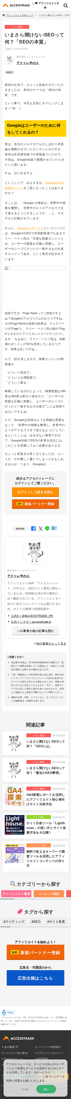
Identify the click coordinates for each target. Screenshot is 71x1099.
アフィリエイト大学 (48, 5)
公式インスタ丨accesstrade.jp (31, 622)
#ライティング (14, 921)
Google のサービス (30, 228)
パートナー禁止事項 (15, 1053)
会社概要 (9, 1047)
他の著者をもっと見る (51, 643)
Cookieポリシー (33, 1076)
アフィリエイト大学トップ (19, 15)
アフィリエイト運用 (16, 894)
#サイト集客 (56, 921)
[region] (35, 895)
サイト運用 (16, 26)
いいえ (24, 1089)
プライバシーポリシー (50, 1053)
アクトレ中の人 (28, 63)
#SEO (9, 72)
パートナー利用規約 (49, 1047)
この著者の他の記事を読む (35, 631)
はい (46, 1089)
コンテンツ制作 (48, 894)
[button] (9, 1012)
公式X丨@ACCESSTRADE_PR (32, 616)
